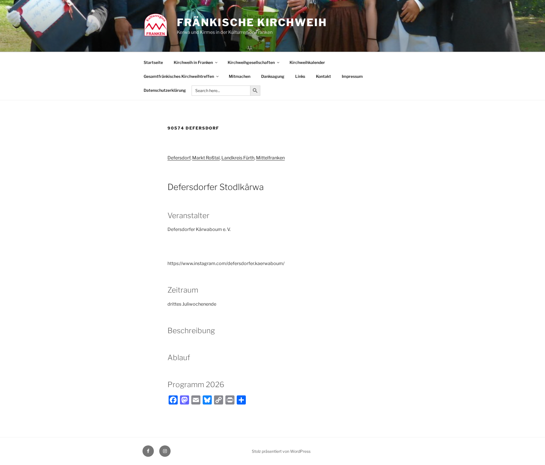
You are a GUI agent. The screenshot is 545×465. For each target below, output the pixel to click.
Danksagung (272, 76)
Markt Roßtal (206, 157)
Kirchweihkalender (307, 62)
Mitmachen (239, 76)
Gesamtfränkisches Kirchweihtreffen (179, 76)
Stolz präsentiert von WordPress (281, 451)
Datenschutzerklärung (165, 90)
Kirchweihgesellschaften (251, 62)
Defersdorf (178, 157)
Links (300, 76)
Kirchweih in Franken (193, 62)
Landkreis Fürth (237, 157)
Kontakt (323, 76)
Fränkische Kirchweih (252, 22)
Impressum (352, 76)
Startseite (153, 62)
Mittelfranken (270, 157)
